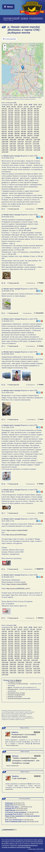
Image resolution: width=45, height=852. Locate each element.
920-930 (4, 135)
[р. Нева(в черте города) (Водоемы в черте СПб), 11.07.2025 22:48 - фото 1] (6, 477)
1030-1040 (5, 139)
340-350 (17, 115)
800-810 (4, 131)
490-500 (36, 119)
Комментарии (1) (13, 513)
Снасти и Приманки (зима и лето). (16, 821)
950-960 (23, 135)
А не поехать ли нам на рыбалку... (18, 683)
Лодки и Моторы (10, 810)
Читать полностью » (12, 745)
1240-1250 (13, 148)
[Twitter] (39, 157)
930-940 (10, 135)
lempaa (41, 346)
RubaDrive (15, 732)
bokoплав (15, 756)
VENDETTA (39, 569)
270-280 (10, 113)
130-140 (38, 107)
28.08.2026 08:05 (21, 808)
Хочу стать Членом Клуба (13, 820)
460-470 (17, 119)
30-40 (25, 104)
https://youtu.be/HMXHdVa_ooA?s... (18, 588)
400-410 (17, 117)
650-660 (23, 125)
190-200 (36, 109)
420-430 (29, 117)
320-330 (4, 115)
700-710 (17, 127)
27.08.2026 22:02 (27, 814)
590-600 (23, 123)
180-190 (29, 109)
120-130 (32, 107)
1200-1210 (20, 146)
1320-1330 (37, 150)
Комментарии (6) (13, 346)
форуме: (19, 680)
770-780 (23, 129)
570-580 (10, 123)
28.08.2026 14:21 (26, 807)
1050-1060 (21, 139)
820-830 (17, 131)
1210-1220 (28, 146)
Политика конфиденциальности (28, 845)
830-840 (23, 131)
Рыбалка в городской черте (16, 695)
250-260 (36, 111)
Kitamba (40, 209)
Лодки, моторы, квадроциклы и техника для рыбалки (22, 816)
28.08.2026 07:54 (21, 810)
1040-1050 (13, 139)
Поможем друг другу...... (12, 807)
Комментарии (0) (13, 569)
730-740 (36, 127)
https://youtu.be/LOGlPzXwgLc (16, 535)
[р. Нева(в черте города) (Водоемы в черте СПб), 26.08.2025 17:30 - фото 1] (6, 305)
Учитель (40, 618)
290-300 (23, 113)
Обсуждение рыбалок (14, 682)
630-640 (10, 125)
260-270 (4, 113)
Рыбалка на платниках (15, 696)
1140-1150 (12, 144)
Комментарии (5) (13, 484)
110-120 (25, 107)
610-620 (36, 123)
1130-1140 (5, 144)
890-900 (23, 133)
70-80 (3, 107)
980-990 (4, 137)
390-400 (10, 117)
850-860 (36, 131)
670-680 (36, 125)
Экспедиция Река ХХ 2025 (13, 814)
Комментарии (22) (14, 283)
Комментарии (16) (14, 209)
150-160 (10, 109)
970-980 (36, 135)
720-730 (29, 127)
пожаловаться (30, 209)
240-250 (29, 111)
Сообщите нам (9, 99)
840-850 (29, 131)
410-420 (23, 117)
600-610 (29, 123)
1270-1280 (37, 148)
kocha (41, 419)
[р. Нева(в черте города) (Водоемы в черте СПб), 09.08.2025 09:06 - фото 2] (17, 376)
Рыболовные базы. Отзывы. (16, 693)
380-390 (4, 117)
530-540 (23, 121)
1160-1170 (28, 144)
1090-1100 (13, 142)
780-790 (29, 129)
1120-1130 (36, 142)
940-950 (17, 135)
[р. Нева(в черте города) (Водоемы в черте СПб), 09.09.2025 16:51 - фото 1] (6, 276)
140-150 (4, 109)
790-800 (36, 129)
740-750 (4, 129)
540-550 (29, 121)
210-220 (10, 111)
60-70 (40, 104)
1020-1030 (34, 137)
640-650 (17, 125)
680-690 (4, 127)
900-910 (29, 133)
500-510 (4, 121)
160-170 (17, 109)
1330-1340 (5, 152)
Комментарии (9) (13, 313)
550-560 (36, 121)
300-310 (29, 113)
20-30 (20, 104)
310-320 (36, 113)
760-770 (17, 129)
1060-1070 (29, 139)
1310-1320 (29, 150)
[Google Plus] (42, 157)
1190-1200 (12, 146)
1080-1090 (5, 142)
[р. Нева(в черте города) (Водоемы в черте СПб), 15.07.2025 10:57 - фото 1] (6, 410)
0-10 (11, 104)
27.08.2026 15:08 (10, 818)
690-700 (10, 127)
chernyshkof (39, 313)
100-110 (19, 107)
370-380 (36, 115)
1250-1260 (21, 148)
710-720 (23, 127)
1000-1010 (18, 137)
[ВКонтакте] (37, 157)
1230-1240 (5, 148)
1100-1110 (20, 142)
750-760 (10, 129)
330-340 (10, 115)
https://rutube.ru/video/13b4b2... (18, 530)
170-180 (23, 109)
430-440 (36, 117)
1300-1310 (21, 150)
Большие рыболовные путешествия (19, 698)
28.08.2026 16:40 (19, 805)
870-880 (10, 133)
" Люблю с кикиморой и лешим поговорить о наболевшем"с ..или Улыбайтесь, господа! (25, 760)
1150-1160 (20, 144)
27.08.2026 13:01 (27, 820)
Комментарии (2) (13, 419)
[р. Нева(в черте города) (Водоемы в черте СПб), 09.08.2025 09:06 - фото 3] (26, 376)
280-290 (17, 113)
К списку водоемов (10, 39)
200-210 (4, 111)
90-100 (13, 107)
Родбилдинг (9, 803)
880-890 (17, 133)
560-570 (4, 123)
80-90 (8, 107)
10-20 (15, 104)
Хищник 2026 (9, 805)
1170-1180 (36, 144)
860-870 (4, 133)
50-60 (35, 104)
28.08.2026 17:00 (19, 803)
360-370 (29, 115)
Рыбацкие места (13, 689)
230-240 (23, 111)
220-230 (17, 111)
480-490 (29, 119)
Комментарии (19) (14, 384)
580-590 (17, 123)
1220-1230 (36, 146)
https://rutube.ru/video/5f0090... (17, 584)
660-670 (29, 125)
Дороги (10, 687)
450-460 (10, 119)
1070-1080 (37, 139)
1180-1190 (5, 146)
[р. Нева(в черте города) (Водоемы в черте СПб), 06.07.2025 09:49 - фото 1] (6, 508)
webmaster (31, 851)
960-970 (29, 135)
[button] (22, 67)
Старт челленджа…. (20, 778)
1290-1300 (13, 150)
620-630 (4, 125)
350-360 (23, 115)
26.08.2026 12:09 (33, 821)
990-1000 (11, 137)
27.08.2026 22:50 (33, 812)
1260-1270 (29, 148)
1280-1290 (5, 150)
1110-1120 (28, 142)
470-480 (23, 119)
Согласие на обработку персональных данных (16, 847)
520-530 (17, 121)
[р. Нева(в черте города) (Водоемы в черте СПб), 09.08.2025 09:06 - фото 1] (7, 376)
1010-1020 (26, 137)
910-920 (36, 133)
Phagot (41, 283)
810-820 (10, 131)
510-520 (10, 121)
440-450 (4, 119)
